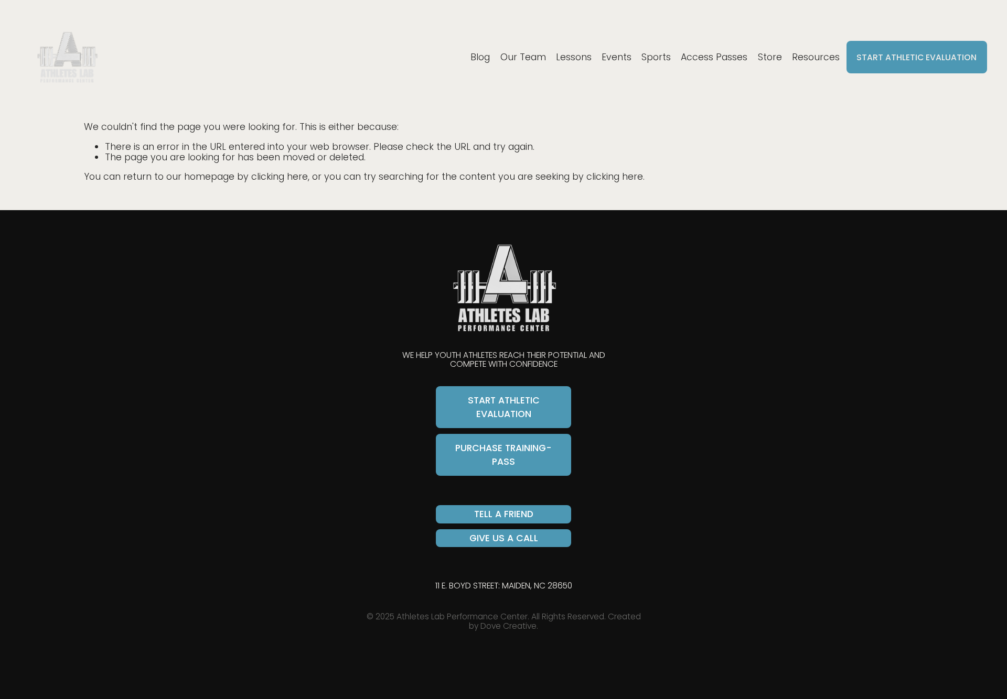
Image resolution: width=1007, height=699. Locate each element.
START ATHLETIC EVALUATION (916, 57)
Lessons (574, 57)
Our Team (523, 57)
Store (770, 57)
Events (616, 57)
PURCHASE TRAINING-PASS (503, 455)
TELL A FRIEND (503, 514)
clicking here (279, 176)
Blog (480, 57)
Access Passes (714, 57)
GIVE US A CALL (503, 538)
